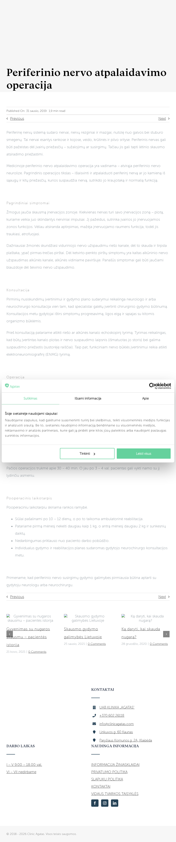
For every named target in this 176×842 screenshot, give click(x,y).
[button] (9, 634)
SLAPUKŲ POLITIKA (107, 779)
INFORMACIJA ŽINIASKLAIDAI (115, 764)
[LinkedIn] (114, 803)
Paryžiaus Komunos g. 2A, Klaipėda (125, 740)
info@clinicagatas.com (116, 724)
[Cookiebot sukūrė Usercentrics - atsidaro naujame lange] (152, 386)
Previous (17, 118)
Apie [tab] (145, 398)
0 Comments (37, 652)
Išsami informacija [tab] (88, 398)
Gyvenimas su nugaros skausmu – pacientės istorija (28, 637)
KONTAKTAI (100, 786)
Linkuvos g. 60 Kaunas (116, 732)
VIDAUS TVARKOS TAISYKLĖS (114, 794)
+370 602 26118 (111, 715)
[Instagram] (104, 803)
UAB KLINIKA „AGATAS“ (116, 707)
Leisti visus (143, 454)
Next (162, 118)
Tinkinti (85, 454)
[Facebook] (95, 803)
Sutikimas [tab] (31, 398)
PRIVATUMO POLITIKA (109, 772)
